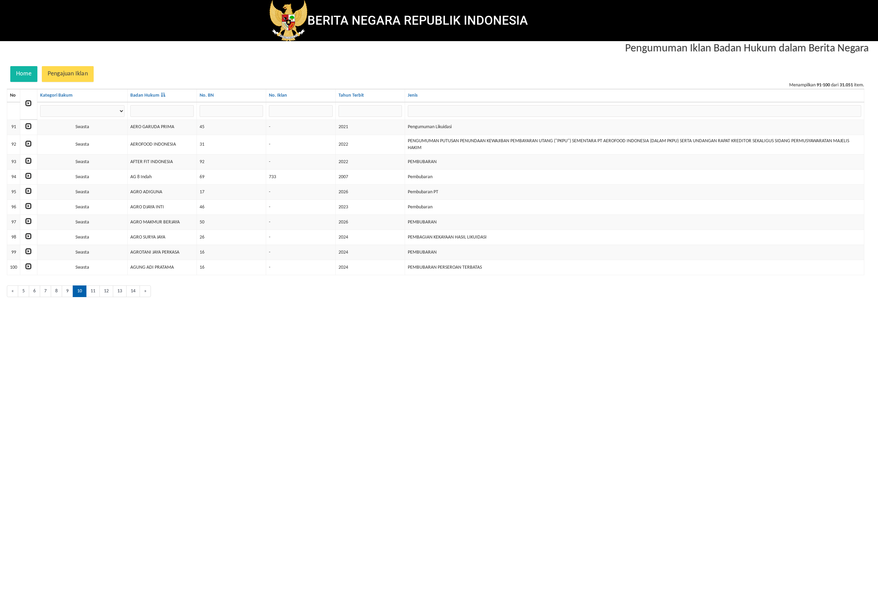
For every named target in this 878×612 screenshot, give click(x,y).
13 (119, 291)
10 (79, 291)
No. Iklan (278, 95)
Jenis (413, 95)
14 (133, 291)
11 (93, 291)
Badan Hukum (144, 95)
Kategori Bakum (56, 95)
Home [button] (24, 74)
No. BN (207, 95)
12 (106, 291)
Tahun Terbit (351, 95)
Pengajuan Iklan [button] (68, 74)
